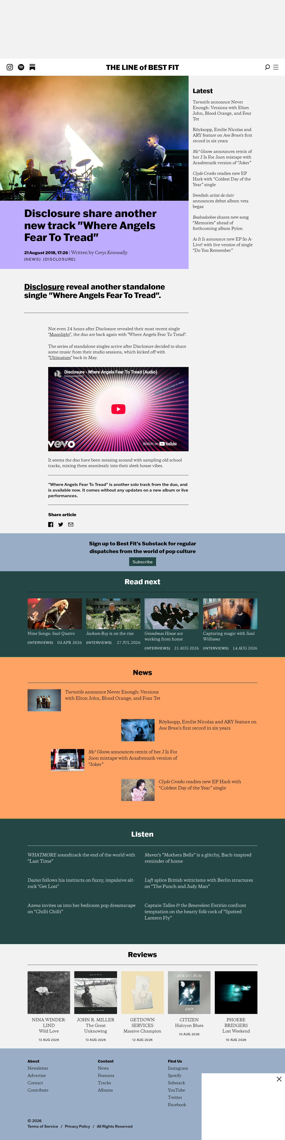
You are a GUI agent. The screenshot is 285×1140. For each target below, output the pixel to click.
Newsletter (38, 1068)
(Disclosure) (59, 259)
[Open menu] (275, 67)
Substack (176, 1083)
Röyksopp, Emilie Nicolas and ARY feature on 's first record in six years (222, 135)
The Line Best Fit (142, 67)
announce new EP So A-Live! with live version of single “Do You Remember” (223, 245)
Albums (105, 1090)
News (32, 259)
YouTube (176, 1090)
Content (106, 1061)
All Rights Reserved (114, 1126)
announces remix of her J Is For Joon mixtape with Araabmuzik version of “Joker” (222, 157)
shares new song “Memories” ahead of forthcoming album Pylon (221, 223)
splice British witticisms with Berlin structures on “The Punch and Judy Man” (199, 883)
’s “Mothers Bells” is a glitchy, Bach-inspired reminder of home (198, 858)
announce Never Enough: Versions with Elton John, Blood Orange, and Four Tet (222, 111)
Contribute (38, 1090)
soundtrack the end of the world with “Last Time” (81, 858)
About (33, 1061)
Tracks (104, 1083)
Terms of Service (43, 1126)
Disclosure (44, 286)
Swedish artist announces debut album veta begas (220, 201)
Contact (35, 1083)
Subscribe (142, 561)
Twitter (175, 1098)
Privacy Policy (77, 1126)
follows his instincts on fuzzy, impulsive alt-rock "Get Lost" (81, 883)
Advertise (37, 1076)
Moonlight (59, 335)
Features (106, 1076)
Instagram (178, 1068)
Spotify (175, 1076)
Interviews (40, 643)
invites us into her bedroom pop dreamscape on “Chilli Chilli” (81, 909)
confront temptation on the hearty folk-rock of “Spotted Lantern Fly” (195, 912)
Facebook (177, 1105)
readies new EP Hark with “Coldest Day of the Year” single (222, 179)
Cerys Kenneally (111, 253)
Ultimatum (60, 358)
